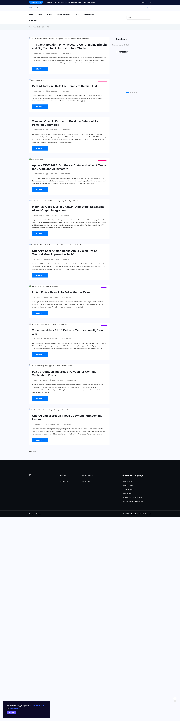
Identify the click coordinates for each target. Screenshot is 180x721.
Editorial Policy (128, 493)
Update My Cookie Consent (132, 497)
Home (31, 14)
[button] (127, 92)
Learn (77, 14)
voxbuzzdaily (39, 53)
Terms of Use (15, 708)
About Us (65, 481)
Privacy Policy (38, 706)
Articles (49, 14)
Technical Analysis (63, 14)
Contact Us (33, 21)
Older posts (32, 451)
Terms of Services (129, 489)
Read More (40, 69)
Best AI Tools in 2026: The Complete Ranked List (64, 86)
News (40, 14)
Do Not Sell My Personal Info (133, 501)
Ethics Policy (127, 481)
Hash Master (39, 424)
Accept (11, 712)
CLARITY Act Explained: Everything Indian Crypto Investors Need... (76, 2)
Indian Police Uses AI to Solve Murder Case (61, 292)
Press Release (89, 14)
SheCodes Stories (40, 380)
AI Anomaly (38, 259)
